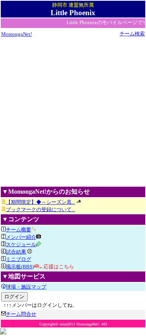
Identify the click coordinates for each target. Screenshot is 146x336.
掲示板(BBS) (20, 267)
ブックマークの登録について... (40, 209)
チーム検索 (132, 34)
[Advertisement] (73, 111)
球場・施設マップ (26, 287)
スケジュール (21, 244)
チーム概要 (18, 230)
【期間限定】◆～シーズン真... (40, 202)
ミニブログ (18, 259)
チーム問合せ (21, 314)
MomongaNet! (16, 34)
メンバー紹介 (21, 237)
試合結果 (16, 252)
